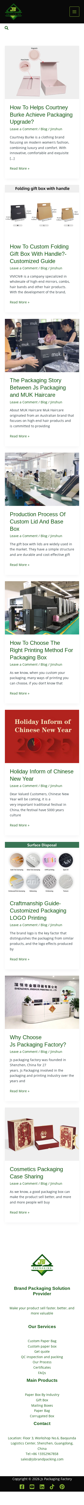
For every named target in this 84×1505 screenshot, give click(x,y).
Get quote (42, 1351)
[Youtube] (32, 1486)
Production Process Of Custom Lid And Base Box (38, 521)
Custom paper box (42, 1346)
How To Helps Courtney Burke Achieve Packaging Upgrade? (41, 114)
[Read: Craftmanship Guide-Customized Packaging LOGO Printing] (42, 868)
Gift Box (42, 1400)
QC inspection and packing (42, 1357)
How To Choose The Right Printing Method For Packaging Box (41, 650)
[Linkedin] (42, 1486)
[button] (7, 28)
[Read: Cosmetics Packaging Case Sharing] (42, 1134)
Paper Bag (42, 1410)
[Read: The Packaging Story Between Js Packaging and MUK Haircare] (42, 345)
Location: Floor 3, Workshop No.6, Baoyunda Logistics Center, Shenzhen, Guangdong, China (42, 1443)
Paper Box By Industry (42, 1394)
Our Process (42, 1362)
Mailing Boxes (42, 1405)
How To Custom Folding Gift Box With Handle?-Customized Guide (39, 254)
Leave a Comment (24, 129)
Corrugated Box (42, 1416)
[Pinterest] (62, 1486)
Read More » (19, 168)
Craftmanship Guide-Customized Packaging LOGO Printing (38, 910)
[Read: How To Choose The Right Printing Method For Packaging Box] (42, 607)
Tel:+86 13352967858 (42, 1454)
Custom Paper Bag (42, 1341)
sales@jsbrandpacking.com (42, 1459)
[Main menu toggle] (75, 12)
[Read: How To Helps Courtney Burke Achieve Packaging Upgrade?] (42, 72)
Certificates (42, 1367)
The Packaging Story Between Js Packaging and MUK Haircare (38, 387)
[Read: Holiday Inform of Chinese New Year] (42, 736)
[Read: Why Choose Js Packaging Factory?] (42, 1002)
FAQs (42, 1373)
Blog (44, 129)
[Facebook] (21, 1486)
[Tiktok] (52, 1486)
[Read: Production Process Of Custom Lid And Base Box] (42, 479)
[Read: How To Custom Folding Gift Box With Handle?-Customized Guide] (42, 211)
